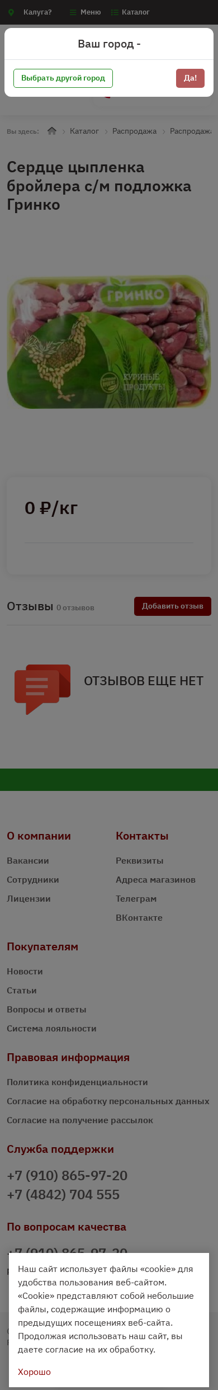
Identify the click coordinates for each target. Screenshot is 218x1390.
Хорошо (34, 1371)
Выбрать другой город (63, 78)
